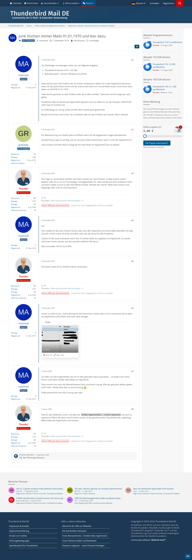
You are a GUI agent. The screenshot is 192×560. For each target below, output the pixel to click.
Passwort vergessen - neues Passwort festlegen (83, 545)
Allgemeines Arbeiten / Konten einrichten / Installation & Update (39, 493)
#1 (132, 60)
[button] (139, 3)
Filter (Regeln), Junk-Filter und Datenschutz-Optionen (93, 503)
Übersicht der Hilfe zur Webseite (76, 526)
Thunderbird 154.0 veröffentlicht (167, 42)
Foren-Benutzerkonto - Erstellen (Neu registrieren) (84, 535)
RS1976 (77, 491)
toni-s (135, 491)
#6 (132, 308)
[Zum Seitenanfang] (188, 556)
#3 (132, 173)
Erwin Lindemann (22, 501)
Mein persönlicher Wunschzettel (65, 200)
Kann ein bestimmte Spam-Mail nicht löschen (153, 488)
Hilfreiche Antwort (17, 163)
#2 (132, 129)
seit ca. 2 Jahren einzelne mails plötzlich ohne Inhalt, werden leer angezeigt (49, 488)
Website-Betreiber (161, 112)
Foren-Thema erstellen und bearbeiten (79, 540)
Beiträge (14, 85)
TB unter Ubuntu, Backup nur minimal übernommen (98, 488)
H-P (76, 501)
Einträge (14, 204)
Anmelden (154, 3)
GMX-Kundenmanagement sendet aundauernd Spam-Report (102, 498)
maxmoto (43, 40)
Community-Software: (148, 540)
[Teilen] (137, 46)
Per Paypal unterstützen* (157, 143)
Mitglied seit (15, 88)
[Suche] (180, 3)
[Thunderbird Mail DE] (96, 15)
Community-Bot (26, 454)
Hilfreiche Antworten (18, 210)
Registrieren (168, 3)
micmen (19, 491)
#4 (132, 220)
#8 (132, 409)
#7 (132, 371)
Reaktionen (15, 154)
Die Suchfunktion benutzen (74, 531)
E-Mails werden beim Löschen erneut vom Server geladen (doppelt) (46, 498)
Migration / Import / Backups (85, 493)
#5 (132, 261)
